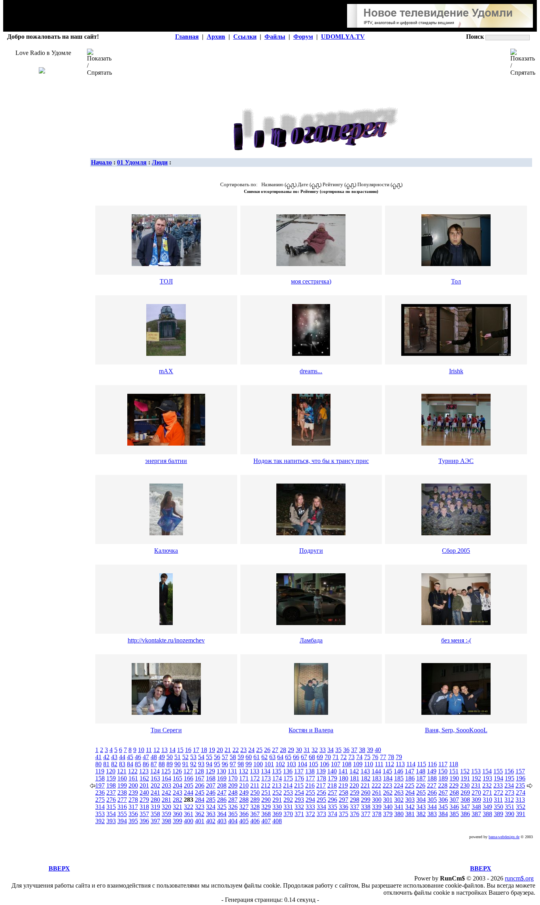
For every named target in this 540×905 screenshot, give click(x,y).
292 (288, 799)
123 (144, 771)
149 (431, 771)
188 (432, 778)
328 (255, 806)
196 (520, 778)
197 (100, 785)
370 (288, 814)
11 (149, 749)
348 (476, 806)
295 (321, 799)
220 (354, 785)
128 (199, 771)
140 (332, 771)
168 (210, 778)
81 (106, 764)
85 (138, 764)
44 (122, 757)
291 (277, 799)
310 (487, 799)
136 (288, 771)
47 (146, 757)
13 (164, 749)
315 (111, 806)
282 (177, 799)
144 (376, 771)
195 (509, 778)
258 (343, 792)
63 (272, 757)
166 (188, 778)
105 (313, 764)
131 (232, 771)
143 (365, 771)
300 (376, 799)
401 (199, 821)
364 (222, 814)
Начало (101, 162)
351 (509, 806)
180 (343, 778)
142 (354, 771)
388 (487, 814)
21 (228, 749)
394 (122, 821)
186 (410, 778)
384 (443, 814)
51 (177, 757)
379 (388, 814)
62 (264, 757)
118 (453, 764)
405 (244, 821)
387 (476, 814)
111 (379, 764)
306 (443, 799)
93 (201, 764)
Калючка (166, 550)
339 (376, 806)
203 (166, 785)
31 (307, 749)
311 (498, 799)
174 (277, 778)
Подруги (311, 550)
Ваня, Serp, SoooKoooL (456, 730)
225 (409, 785)
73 (351, 757)
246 (210, 792)
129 (210, 771)
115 (421, 764)
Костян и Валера (311, 730)
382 (421, 814)
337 (354, 806)
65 (288, 757)
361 (188, 814)
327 (244, 806)
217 (321, 785)
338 (365, 806)
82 (114, 764)
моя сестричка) (311, 281)
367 (255, 814)
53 (193, 757)
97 (233, 764)
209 (233, 785)
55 (209, 757)
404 (233, 821)
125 (166, 771)
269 (465, 792)
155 (498, 771)
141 (343, 771)
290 (266, 799)
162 (144, 778)
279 (144, 799)
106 (324, 764)
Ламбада (311, 640)
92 (193, 764)
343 (421, 806)
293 (299, 799)
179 (332, 778)
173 (266, 778)
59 (241, 757)
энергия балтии (166, 460)
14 (172, 749)
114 (410, 764)
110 (368, 764)
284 (199, 799)
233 (498, 785)
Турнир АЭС (456, 460)
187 (421, 778)
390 (509, 814)
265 (421, 792)
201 (144, 785)
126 (177, 771)
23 (243, 749)
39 (370, 749)
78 (391, 757)
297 (343, 799)
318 (144, 806)
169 (222, 778)
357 (144, 814)
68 (312, 757)
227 (431, 785)
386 (465, 814)
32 (315, 749)
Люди (160, 162)
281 (166, 799)
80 (98, 764)
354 (111, 814)
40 (378, 749)
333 (310, 806)
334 (321, 806)
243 (177, 792)
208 (222, 785)
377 (365, 814)
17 (196, 749)
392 (100, 821)
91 (185, 764)
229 (454, 785)
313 (520, 799)
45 (130, 757)
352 (520, 806)
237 (111, 792)
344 (432, 806)
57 (225, 757)
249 (244, 792)
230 (465, 785)
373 (321, 814)
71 (335, 757)
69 (320, 757)
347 (465, 806)
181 (354, 778)
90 (177, 764)
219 (343, 785)
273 (509, 792)
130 (221, 771)
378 (376, 814)
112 (389, 764)
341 (399, 806)
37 (354, 749)
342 (410, 806)
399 (177, 821)
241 (155, 792)
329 (266, 806)
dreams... (311, 371)
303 (410, 799)
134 (265, 771)
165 (177, 778)
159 (111, 778)
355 (122, 814)
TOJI (166, 281)
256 (321, 792)
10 (141, 749)
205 (188, 785)
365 (233, 814)
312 (509, 799)
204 (177, 785)
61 (256, 757)
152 (465, 771)
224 (398, 785)
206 (199, 785)
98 (241, 764)
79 (399, 757)
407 (266, 821)
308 (465, 799)
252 (277, 792)
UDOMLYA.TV (343, 36)
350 (498, 806)
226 (420, 785)
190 (454, 778)
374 (332, 814)
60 (248, 757)
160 (122, 778)
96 (225, 764)
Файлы (274, 36)
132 (243, 771)
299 (365, 799)
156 (509, 771)
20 (220, 749)
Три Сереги (166, 730)
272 (498, 792)
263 (399, 792)
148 (420, 771)
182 (365, 778)
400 (188, 821)
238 (122, 792)
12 (156, 749)
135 (276, 771)
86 (146, 764)
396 (144, 821)
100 (258, 764)
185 (399, 778)
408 (277, 821)
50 (169, 757)
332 (299, 806)
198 (111, 785)
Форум (303, 36)
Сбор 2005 (456, 550)
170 (233, 778)
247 (222, 792)
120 (110, 771)
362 (199, 814)
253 (288, 792)
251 (266, 792)
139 (321, 771)
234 (509, 785)
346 (454, 806)
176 (299, 778)
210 (244, 785)
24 (251, 749)
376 (354, 814)
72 (343, 757)
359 (166, 814)
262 (388, 792)
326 (233, 806)
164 (166, 778)
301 (388, 799)
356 (133, 814)
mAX (166, 371)
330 (277, 806)
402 (210, 821)
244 (188, 792)
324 (210, 806)
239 (133, 792)
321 (177, 806)
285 (210, 799)
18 (204, 749)
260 (365, 792)
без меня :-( (456, 640)
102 (280, 764)
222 (376, 785)
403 (222, 821)
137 (299, 771)
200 (133, 785)
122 (133, 771)
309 (476, 799)
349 (487, 806)
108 (346, 764)
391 (520, 814)
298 (354, 799)
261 (376, 792)
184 (388, 778)
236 (100, 792)
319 (155, 806)
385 (454, 814)
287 (233, 799)
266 (432, 792)
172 (255, 778)
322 (188, 806)
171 (244, 778)
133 (254, 771)
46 (138, 757)
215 (299, 785)
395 (133, 821)
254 (299, 792)
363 (210, 814)
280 (155, 799)
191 (465, 778)
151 (454, 771)
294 (310, 799)
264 (410, 792)
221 (365, 785)
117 (442, 764)
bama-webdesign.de (504, 837)
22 (235, 749)
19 (212, 749)
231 (476, 785)
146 (398, 771)
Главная (187, 36)
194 (498, 778)
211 (254, 785)
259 (354, 792)
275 (100, 799)
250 (255, 792)
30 (299, 749)
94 (209, 764)
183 (376, 778)
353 (100, 814)
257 (332, 792)
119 (99, 771)
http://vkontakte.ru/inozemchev (166, 640)
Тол (456, 281)
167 (199, 778)
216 (310, 785)
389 (498, 814)
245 (199, 792)
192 (476, 778)
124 (155, 771)
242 (166, 792)
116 (432, 764)
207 (210, 785)
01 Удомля (132, 162)
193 (487, 778)
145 (387, 771)
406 (255, 821)
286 (222, 799)
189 (443, 778)
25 (259, 749)
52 (185, 757)
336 (343, 806)
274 (520, 792)
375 (343, 814)
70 (328, 757)
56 (217, 757)
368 (266, 814)
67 (304, 757)
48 (154, 757)
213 (276, 785)
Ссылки (245, 36)
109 (358, 764)
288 (244, 799)
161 (133, 778)
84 (130, 764)
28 (283, 749)
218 (332, 785)
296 (332, 799)
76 (375, 757)
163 (155, 778)
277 (122, 799)
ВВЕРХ (59, 868)
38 (362, 749)
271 (487, 792)
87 (154, 764)
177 (310, 778)
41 (98, 757)
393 (111, 821)
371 (299, 814)
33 (322, 749)
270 (476, 792)
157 (520, 771)
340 (388, 806)
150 (442, 771)
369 (277, 814)
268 (454, 792)
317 (133, 806)
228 (442, 785)
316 (122, 806)
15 (180, 749)
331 (288, 806)
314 (100, 806)
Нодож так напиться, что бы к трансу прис (311, 460)
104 (302, 764)
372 (310, 814)
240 (144, 792)
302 (399, 799)
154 (487, 771)
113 (400, 764)
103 (291, 764)
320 (166, 806)
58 (233, 757)
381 (410, 814)
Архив (216, 36)
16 (188, 749)
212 (265, 785)
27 (275, 749)
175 (288, 778)
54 (201, 757)
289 (255, 799)
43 (114, 757)
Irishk (456, 371)
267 (443, 792)
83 (122, 764)
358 (155, 814)
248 (233, 792)
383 (432, 814)
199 (122, 785)
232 (487, 785)
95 (217, 764)
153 (476, 771)
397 (155, 821)
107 (335, 764)
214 (288, 785)
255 (310, 792)
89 (169, 764)
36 (346, 749)
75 (367, 757)
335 (332, 806)
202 (155, 785)
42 (106, 757)
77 (383, 757)
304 (421, 799)
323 (199, 806)
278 (133, 799)
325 (222, 806)
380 (399, 814)
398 (166, 821)
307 (454, 799)
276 (111, 799)
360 (177, 814)
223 (387, 785)
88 (162, 764)
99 (248, 764)
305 (432, 799)
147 (409, 771)
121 (122, 771)
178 (321, 778)
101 (269, 764)
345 (443, 806)
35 (338, 749)
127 (188, 771)
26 (267, 749)
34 (330, 749)
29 (291, 749)
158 (100, 778)
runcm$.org (519, 878)
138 (310, 771)
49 (162, 757)
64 (280, 757)
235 (520, 785)
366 (244, 814)
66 (296, 757)
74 (359, 757)
